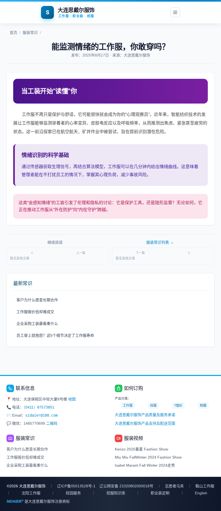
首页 (13, 32)
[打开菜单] (175, 12)
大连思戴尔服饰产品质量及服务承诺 (145, 415)
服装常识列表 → (160, 242)
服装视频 (133, 438)
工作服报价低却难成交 (35, 312)
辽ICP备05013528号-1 (76, 486)
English (201, 493)
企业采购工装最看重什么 (37, 323)
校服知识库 (115, 493)
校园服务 (73, 493)
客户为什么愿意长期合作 (37, 300)
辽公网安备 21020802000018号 (126, 486)
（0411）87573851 (38, 407)
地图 (72, 399)
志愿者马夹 (174, 486)
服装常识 (30, 32)
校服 (153, 405)
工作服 (128, 405)
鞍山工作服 (204, 486)
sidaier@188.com (41, 415)
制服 (203, 405)
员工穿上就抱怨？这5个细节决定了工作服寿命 (55, 335)
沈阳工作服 (31, 493)
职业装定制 (160, 493)
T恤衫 (178, 405)
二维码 (51, 423)
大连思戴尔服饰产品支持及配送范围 (145, 423)
